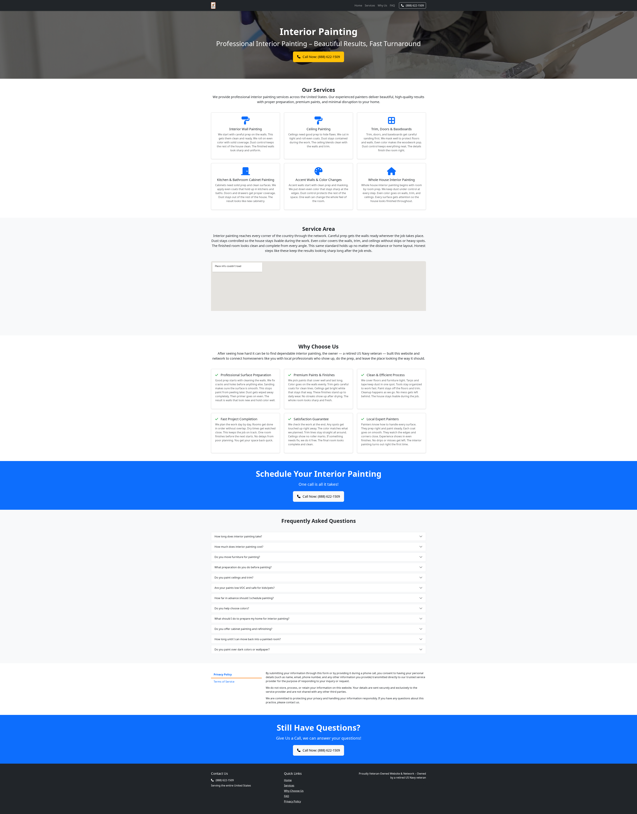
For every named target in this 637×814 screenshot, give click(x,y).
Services (370, 5)
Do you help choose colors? (231, 608)
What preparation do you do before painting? (243, 567)
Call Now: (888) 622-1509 (321, 57)
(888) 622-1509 (414, 5)
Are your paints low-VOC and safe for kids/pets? (244, 588)
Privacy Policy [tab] (223, 674)
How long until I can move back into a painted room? (247, 639)
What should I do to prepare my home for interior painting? (251, 618)
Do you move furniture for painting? (237, 557)
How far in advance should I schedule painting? (244, 598)
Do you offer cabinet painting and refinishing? (243, 629)
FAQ (392, 5)
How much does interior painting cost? (238, 547)
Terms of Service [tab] (224, 681)
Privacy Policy (292, 801)
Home (358, 5)
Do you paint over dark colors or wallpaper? (242, 649)
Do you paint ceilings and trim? (233, 577)
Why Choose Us (294, 791)
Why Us (382, 5)
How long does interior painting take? (238, 536)
